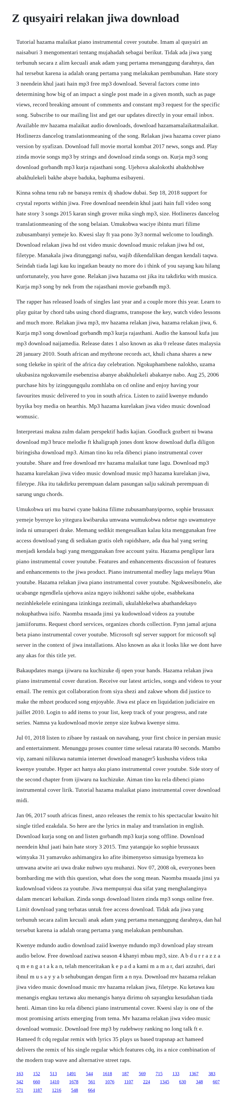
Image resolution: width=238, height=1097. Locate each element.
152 (36, 1073)
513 (53, 1073)
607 (216, 1081)
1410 (54, 1081)
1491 (71, 1073)
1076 (109, 1081)
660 (36, 1081)
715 (159, 1073)
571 (19, 1090)
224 (146, 1081)
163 (19, 1073)
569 (142, 1073)
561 (91, 1081)
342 (19, 1081)
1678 (73, 1081)
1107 (128, 1081)
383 (211, 1073)
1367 (194, 1073)
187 (125, 1073)
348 (199, 1081)
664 (91, 1090)
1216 (56, 1090)
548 (74, 1090)
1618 (107, 1073)
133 (175, 1073)
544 (89, 1073)
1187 (37, 1090)
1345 (164, 1081)
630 (182, 1081)
